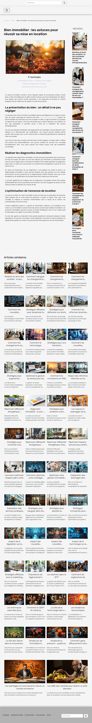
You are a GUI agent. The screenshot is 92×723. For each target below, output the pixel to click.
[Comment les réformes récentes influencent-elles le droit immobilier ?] (78, 301)
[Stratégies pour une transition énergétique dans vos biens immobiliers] (56, 334)
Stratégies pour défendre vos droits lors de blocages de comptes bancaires (56, 313)
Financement (29, 715)
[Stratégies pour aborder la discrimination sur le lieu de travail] (56, 500)
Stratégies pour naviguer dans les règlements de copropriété (35, 512)
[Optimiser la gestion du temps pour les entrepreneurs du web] (35, 367)
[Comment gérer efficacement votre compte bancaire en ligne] (78, 632)
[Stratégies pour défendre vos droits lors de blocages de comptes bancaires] (56, 301)
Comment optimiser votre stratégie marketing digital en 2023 (35, 479)
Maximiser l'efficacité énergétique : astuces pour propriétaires (14, 413)
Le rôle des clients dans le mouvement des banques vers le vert (14, 644)
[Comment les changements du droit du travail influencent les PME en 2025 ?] (14, 334)
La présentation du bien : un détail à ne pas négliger (34, 81)
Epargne (6, 715)
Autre (12, 20)
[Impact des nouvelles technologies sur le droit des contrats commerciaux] (35, 533)
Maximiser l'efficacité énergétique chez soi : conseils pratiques (56, 446)
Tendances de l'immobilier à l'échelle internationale (35, 644)
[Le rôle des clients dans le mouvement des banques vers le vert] (14, 632)
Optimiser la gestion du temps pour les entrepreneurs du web (35, 380)
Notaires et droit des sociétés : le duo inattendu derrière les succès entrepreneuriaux (79, 57)
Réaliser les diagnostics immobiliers (34, 84)
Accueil (6, 20)
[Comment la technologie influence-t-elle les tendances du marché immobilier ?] (35, 334)
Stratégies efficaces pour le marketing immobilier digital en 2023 (14, 578)
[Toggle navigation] (7, 10)
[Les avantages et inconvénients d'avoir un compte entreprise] (24, 671)
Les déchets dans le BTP (56, 575)
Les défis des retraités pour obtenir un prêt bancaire (67, 687)
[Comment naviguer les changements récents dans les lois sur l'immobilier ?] (78, 76)
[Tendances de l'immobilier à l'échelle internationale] (35, 632)
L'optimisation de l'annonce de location (34, 87)
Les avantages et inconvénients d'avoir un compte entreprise (25, 687)
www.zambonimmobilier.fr (48, 117)
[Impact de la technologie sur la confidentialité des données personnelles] (78, 533)
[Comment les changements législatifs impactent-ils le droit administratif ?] (78, 268)
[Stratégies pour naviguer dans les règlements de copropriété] (35, 500)
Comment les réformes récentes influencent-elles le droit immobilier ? (78, 313)
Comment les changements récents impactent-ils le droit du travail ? (78, 199)
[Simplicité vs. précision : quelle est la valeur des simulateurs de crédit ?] (56, 632)
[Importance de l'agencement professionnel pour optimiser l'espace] (35, 566)
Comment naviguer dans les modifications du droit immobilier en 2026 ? (78, 163)
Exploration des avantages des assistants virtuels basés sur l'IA (77, 479)
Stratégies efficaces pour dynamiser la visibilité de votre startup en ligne (35, 313)
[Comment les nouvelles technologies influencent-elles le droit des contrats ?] (14, 301)
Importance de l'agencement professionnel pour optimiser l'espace (35, 578)
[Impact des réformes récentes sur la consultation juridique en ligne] (78, 367)
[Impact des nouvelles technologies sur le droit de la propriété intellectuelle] (56, 533)
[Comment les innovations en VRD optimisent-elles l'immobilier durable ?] (56, 367)
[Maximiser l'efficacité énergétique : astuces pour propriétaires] (14, 400)
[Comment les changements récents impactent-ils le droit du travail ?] (78, 182)
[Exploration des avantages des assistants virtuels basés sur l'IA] (78, 467)
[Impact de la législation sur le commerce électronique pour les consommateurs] (14, 533)
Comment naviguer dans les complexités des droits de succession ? (77, 127)
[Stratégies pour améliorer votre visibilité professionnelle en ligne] (56, 400)
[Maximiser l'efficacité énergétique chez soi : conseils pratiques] (56, 433)
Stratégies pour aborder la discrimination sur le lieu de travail (56, 512)
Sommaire (35, 77)
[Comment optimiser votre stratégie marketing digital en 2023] (35, 467)
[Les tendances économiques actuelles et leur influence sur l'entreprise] (78, 599)
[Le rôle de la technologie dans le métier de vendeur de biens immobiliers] (56, 599)
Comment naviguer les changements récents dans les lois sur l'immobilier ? (78, 92)
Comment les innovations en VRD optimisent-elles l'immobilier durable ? (56, 380)
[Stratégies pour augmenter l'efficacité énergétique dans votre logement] (14, 367)
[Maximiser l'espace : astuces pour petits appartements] (78, 433)
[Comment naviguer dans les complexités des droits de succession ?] (78, 111)
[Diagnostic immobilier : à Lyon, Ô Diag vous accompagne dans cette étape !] (35, 400)
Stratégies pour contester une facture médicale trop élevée (77, 233)
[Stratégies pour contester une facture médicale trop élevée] (78, 217)
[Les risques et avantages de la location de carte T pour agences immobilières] (78, 400)
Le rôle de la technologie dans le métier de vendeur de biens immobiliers (56, 611)
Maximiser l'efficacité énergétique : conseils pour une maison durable (35, 446)
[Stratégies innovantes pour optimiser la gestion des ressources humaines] (78, 500)
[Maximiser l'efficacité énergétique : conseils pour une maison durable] (35, 433)
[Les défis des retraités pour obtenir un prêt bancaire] (67, 671)
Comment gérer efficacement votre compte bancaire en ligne (77, 644)
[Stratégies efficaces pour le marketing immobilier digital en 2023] (14, 566)
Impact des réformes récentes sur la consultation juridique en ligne (78, 380)
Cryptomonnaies (17, 715)
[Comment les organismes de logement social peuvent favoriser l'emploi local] (78, 566)
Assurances (40, 715)
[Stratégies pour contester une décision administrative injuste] (14, 433)
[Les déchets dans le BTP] (56, 566)
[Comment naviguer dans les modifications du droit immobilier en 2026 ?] (78, 146)
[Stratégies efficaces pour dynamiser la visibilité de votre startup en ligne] (35, 301)
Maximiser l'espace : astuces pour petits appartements (78, 445)
